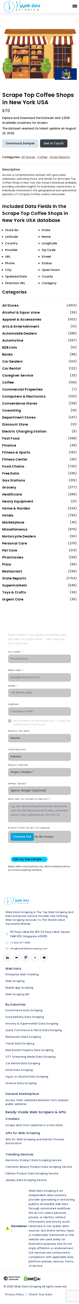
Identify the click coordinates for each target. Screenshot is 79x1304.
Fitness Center (14, 459)
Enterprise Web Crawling (22, 974)
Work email (16, 670)
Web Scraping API (17, 994)
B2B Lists (9, 347)
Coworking (11, 410)
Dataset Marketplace (22, 1094)
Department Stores (19, 417)
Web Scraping (15, 981)
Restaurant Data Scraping (23, 1037)
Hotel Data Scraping (19, 1070)
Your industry (17, 749)
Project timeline (18, 765)
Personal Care (14, 543)
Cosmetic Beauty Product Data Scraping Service (39, 1167)
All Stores (28, 157)
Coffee (42, 157)
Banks (7, 354)
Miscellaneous (14, 529)
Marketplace (13, 522)
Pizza (6, 564)
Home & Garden (16, 508)
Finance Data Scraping (21, 1083)
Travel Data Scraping (20, 1043)
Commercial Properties (22, 389)
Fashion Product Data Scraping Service (32, 1173)
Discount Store (15, 424)
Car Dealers (12, 361)
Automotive (12, 340)
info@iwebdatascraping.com (29, 948)
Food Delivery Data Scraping (25, 1017)
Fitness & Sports (16, 452)
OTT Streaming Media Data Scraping (31, 1057)
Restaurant (12, 571)
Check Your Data (40, 1294)
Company (13, 704)
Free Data (10, 473)
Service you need (18, 731)
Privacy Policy (14, 1294)
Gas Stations (13, 480)
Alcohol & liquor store (21, 312)
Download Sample (20, 143)
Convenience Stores (19, 403)
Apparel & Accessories (21, 319)
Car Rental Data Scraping (23, 1063)
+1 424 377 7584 (20, 942)
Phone (13, 686)
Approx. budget (17, 783)
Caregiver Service (17, 375)
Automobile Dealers (19, 333)
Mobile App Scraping (19, 988)
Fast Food (11, 438)
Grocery (9, 487)
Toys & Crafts (14, 592)
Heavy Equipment (17, 501)
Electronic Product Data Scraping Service (34, 1160)
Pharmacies (12, 557)
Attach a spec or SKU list (29, 828)
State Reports (60, 157)
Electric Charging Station (24, 431)
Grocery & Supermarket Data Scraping (32, 1023)
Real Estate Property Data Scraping (29, 1050)
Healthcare (12, 494)
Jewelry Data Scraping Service (26, 1180)
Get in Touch (54, 143)
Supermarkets (14, 585)
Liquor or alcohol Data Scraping (27, 1076)
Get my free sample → (29, 859)
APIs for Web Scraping (23, 1133)
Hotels (7, 515)
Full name (15, 652)
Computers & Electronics (24, 396)
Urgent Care (12, 599)
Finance (9, 445)
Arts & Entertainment (20, 326)
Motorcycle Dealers (19, 536)
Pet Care (9, 550)
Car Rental (11, 368)
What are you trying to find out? (29, 799)
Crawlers (12, 1119)
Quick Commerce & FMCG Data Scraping (34, 1030)
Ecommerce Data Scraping (24, 1010)
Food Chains (13, 466)
